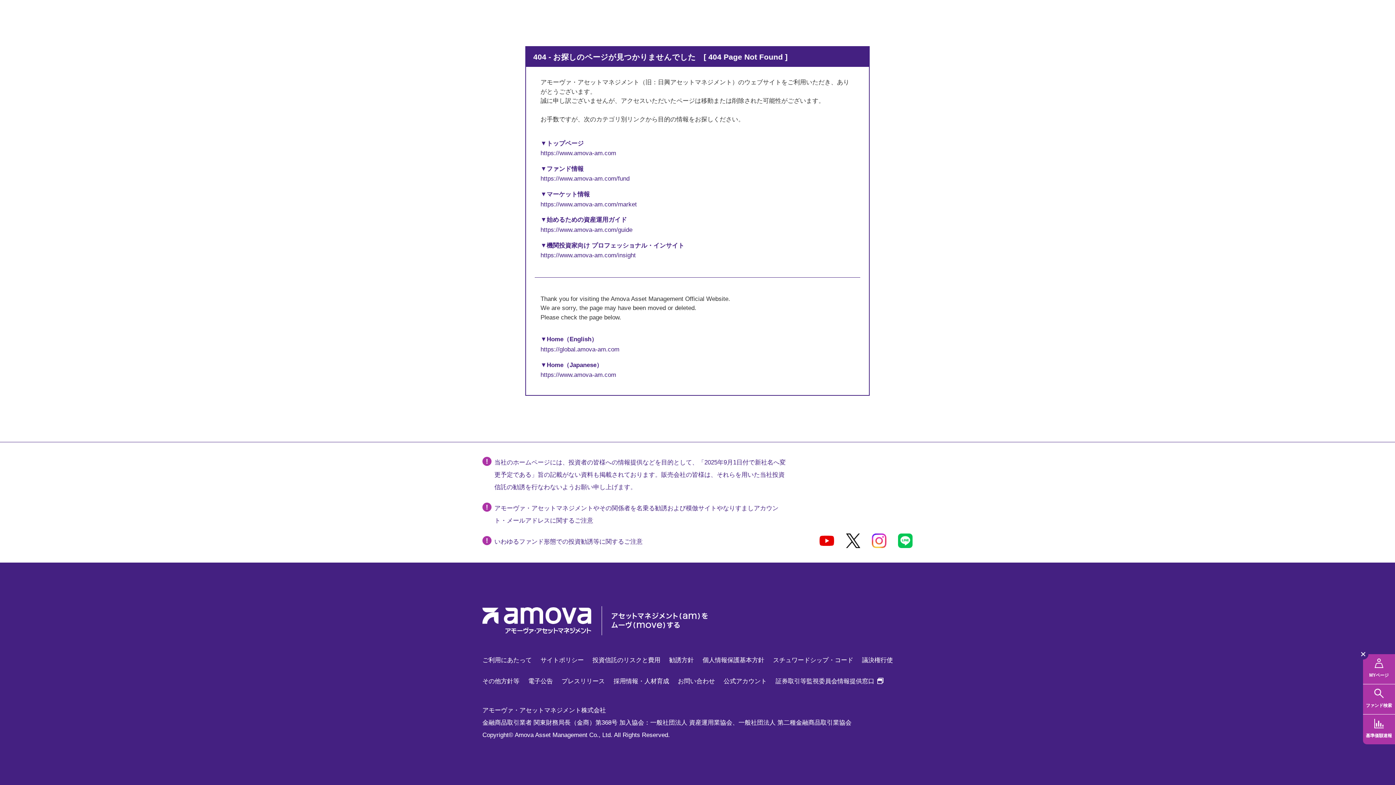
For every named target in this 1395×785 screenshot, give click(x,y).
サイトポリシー (562, 660)
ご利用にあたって (507, 660)
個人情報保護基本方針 (733, 660)
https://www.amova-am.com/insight (588, 255)
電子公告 (540, 681)
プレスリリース (583, 681)
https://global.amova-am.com (580, 349)
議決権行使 (877, 660)
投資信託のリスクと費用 (626, 660)
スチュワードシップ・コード (813, 660)
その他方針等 (500, 681)
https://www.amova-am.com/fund (585, 178)
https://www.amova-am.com (578, 153)
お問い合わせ (696, 681)
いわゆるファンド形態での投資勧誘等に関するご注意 (568, 541)
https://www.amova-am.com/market (589, 204)
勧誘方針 (681, 660)
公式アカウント (745, 681)
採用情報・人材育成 (641, 681)
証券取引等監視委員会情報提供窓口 (830, 681)
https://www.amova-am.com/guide (586, 229)
